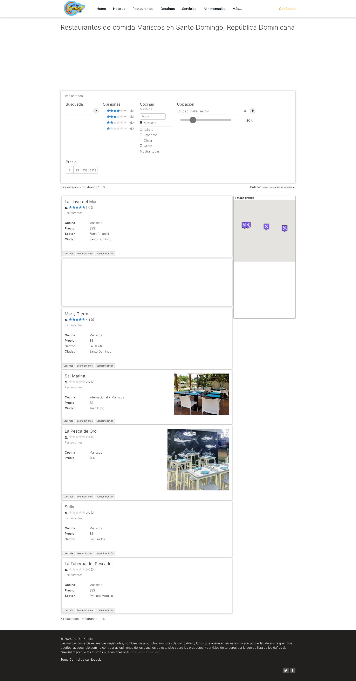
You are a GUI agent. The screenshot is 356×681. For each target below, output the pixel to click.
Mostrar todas (150, 151)
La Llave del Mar (81, 201)
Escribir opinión (104, 253)
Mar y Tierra (76, 313)
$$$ (92, 228)
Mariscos (95, 223)
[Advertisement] (178, 62)
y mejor (129, 111)
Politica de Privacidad (145, 652)
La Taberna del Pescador (89, 563)
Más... (237, 9)
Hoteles (119, 9)
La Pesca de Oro (81, 431)
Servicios (189, 9)
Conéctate (287, 9)
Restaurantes (142, 9)
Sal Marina (75, 376)
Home (101, 9)
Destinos (168, 9)
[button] (284, 228)
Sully (69, 506)
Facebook (292, 670)
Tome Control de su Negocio (81, 659)
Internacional (98, 397)
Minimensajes (214, 9)
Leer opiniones (85, 253)
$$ (91, 340)
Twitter (286, 670)
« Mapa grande (244, 197)
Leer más (68, 253)
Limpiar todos (73, 96)
